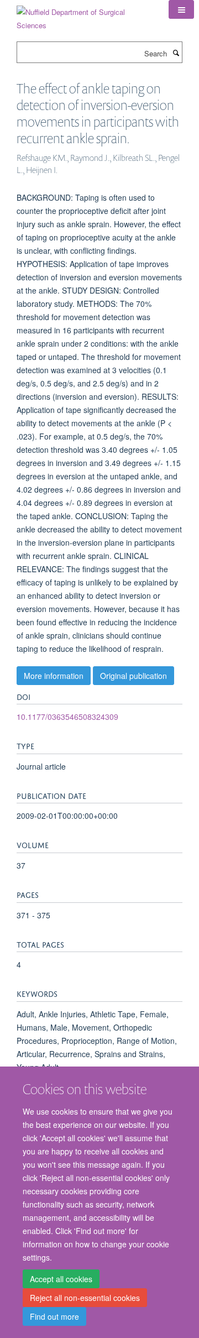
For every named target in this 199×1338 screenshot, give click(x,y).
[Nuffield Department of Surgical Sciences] (84, 14)
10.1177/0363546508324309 (67, 716)
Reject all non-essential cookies (85, 1297)
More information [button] (53, 675)
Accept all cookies (61, 1278)
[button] (181, 9)
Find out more (54, 1316)
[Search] (176, 52)
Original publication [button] (133, 675)
